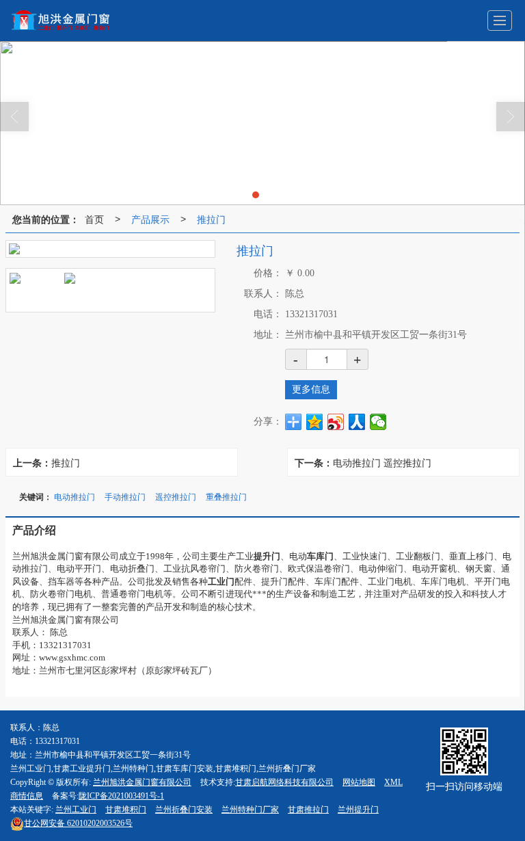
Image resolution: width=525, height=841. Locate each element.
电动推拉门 (74, 496)
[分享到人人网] (357, 422)
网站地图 (358, 782)
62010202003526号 (78, 823)
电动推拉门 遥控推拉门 (382, 462)
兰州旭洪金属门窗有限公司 (142, 782)
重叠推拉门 (226, 496)
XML (393, 782)
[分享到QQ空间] (314, 422)
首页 (94, 219)
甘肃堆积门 (125, 809)
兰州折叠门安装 (184, 809)
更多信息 (311, 389)
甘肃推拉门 (308, 809)
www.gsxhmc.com (72, 657)
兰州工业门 (75, 809)
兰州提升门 (358, 809)
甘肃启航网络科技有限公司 (284, 782)
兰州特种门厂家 (250, 809)
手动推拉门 (125, 496)
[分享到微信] (378, 422)
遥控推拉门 (175, 496)
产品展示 (150, 219)
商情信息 (26, 796)
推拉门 (211, 219)
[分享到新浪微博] (336, 422)
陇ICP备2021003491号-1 (121, 796)
